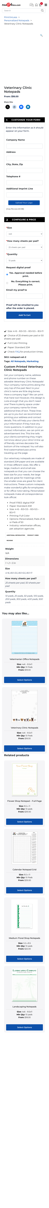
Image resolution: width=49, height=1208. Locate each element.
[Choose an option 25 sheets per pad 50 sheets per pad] (24, 248)
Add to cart (24, 315)
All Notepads (18, 361)
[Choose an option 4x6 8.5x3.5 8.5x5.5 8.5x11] (24, 235)
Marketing (33, 361)
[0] (39, 4)
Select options (24, 680)
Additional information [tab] (16, 535)
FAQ (17, 351)
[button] (41, 35)
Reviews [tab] (10, 540)
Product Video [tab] (33, 535)
